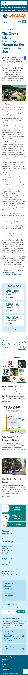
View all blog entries (14, 329)
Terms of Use (5, 659)
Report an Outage (17, 509)
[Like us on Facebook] (3, 542)
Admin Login (5, 667)
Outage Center (8, 595)
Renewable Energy (17, 61)
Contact (5, 531)
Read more (9, 297)
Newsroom (7, 597)
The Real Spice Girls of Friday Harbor (12, 305)
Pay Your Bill (17, 524)
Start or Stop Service (17, 517)
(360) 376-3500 (8, 534)
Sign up (21, 611)
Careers (6, 590)
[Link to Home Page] (14, 16)
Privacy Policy (5, 662)
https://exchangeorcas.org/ (12, 274)
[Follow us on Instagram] (12, 542)
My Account (7, 586)
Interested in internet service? (12, 636)
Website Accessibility (7, 657)
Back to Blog (8, 29)
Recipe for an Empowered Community (12, 319)
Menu (20, 21)
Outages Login (5, 669)
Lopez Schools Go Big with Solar (12, 292)
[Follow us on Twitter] (6, 542)
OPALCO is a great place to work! (13, 649)
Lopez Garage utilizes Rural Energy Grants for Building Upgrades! (20, 345)
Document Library (9, 593)
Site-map (4, 664)
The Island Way (11, 63)
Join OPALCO (8, 583)
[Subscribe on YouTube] (9, 542)
